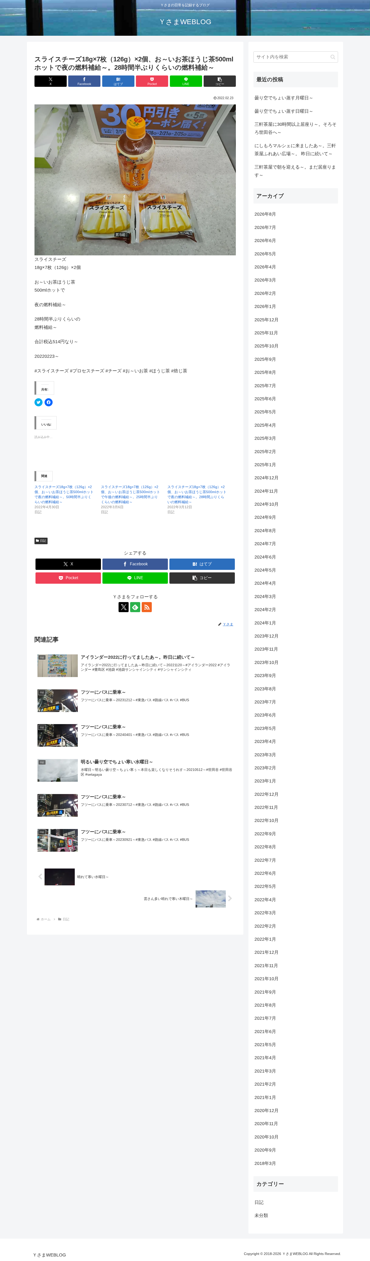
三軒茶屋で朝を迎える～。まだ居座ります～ (295, 171)
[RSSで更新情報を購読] (147, 607)
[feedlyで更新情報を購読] (135, 607)
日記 (43, 540)
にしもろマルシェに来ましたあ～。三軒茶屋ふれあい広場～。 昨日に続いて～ (295, 149)
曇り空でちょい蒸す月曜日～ (283, 97)
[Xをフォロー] (124, 607)
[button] (220, 81)
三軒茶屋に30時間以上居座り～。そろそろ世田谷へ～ (295, 128)
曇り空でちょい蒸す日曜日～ (283, 111)
